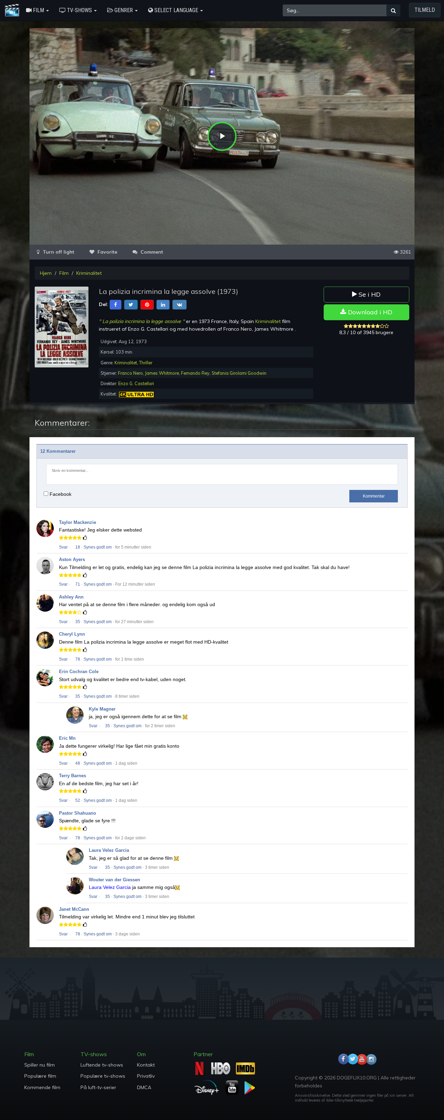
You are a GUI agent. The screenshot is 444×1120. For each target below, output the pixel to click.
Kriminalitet (89, 273)
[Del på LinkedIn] (163, 304)
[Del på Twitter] (131, 304)
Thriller (145, 362)
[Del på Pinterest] (147, 304)
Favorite (106, 252)
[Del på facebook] (115, 304)
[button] (37, 10)
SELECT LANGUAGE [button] (176, 10)
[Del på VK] (179, 304)
